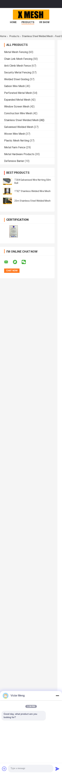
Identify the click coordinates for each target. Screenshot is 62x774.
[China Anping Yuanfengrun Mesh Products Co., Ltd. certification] (13, 231)
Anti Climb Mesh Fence (17, 65)
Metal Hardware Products (19, 154)
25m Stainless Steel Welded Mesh (32, 200)
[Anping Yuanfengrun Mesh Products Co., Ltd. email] (8, 262)
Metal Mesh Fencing (16, 52)
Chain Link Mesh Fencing (18, 58)
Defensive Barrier (14, 161)
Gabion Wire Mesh (14, 86)
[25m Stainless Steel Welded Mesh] (7, 201)
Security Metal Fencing (17, 72)
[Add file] (4, 768)
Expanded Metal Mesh (17, 99)
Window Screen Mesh (16, 106)
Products (27, 22)
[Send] (57, 768)
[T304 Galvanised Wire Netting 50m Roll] (7, 181)
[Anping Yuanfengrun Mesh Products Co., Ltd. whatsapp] (17, 262)
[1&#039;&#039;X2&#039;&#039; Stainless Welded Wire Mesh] (7, 191)
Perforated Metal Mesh (18, 92)
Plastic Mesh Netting (16, 140)
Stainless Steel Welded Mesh (37, 36)
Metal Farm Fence (14, 147)
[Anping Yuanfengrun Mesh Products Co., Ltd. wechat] (26, 262)
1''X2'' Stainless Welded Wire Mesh (32, 191)
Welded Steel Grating (16, 79)
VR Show (44, 22)
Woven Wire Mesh (14, 133)
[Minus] (57, 696)
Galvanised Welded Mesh (18, 127)
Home (13, 22)
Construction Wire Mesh (18, 113)
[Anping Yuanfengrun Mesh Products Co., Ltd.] (31, 15)
